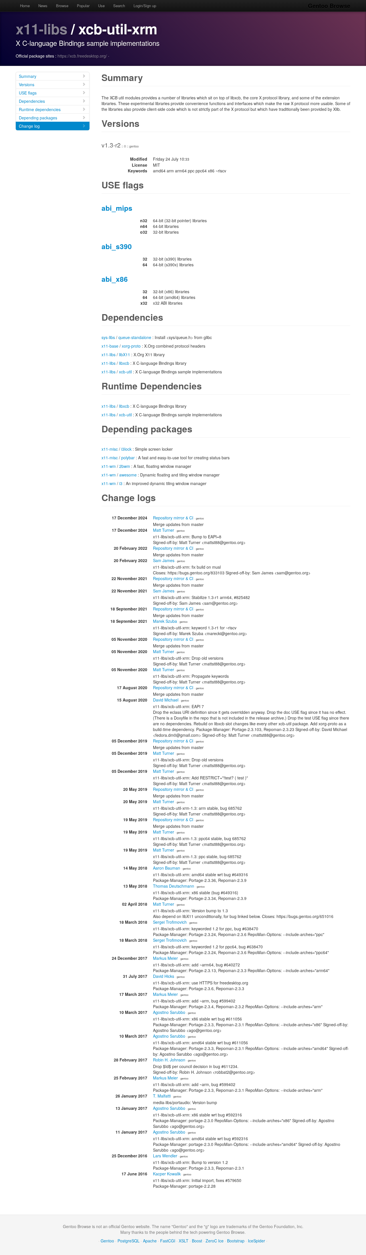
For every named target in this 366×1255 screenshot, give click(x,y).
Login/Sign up (145, 5)
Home (25, 5)
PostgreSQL (129, 1241)
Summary (27, 76)
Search (119, 5)
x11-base (110, 346)
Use (101, 5)
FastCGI (167, 1241)
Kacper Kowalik (167, 1174)
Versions (26, 84)
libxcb (124, 363)
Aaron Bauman (166, 868)
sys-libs (108, 337)
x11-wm (109, 466)
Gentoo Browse (329, 5)
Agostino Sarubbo (169, 1012)
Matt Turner (163, 530)
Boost (197, 1241)
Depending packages (38, 118)
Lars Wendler (165, 1156)
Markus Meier (165, 958)
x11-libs (41, 28)
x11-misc (110, 449)
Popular (83, 5)
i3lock (126, 449)
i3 (120, 483)
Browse (62, 5)
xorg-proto (131, 346)
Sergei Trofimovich (170, 922)
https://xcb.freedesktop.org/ (82, 56)
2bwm (124, 466)
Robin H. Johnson (169, 1060)
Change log (29, 126)
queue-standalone (134, 337)
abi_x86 (115, 279)
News (42, 5)
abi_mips (117, 208)
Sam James (163, 560)
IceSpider (256, 1241)
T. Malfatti (162, 1096)
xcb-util (125, 372)
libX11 (124, 354)
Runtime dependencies (40, 109)
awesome (128, 475)
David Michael (165, 700)
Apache (150, 1241)
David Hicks (163, 976)
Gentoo (107, 1241)
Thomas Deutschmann (173, 886)
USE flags (28, 93)
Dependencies (32, 101)
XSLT (183, 1241)
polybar (128, 457)
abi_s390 (117, 246)
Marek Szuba (165, 621)
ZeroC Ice (215, 1241)
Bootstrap (235, 1241)
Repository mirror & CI (173, 518)
